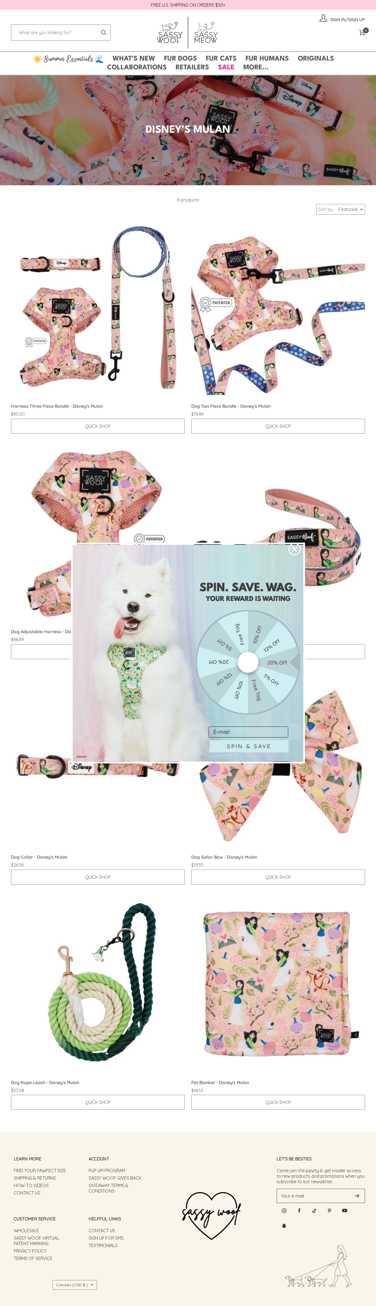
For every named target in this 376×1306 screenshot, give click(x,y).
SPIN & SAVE (249, 746)
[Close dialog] (294, 549)
